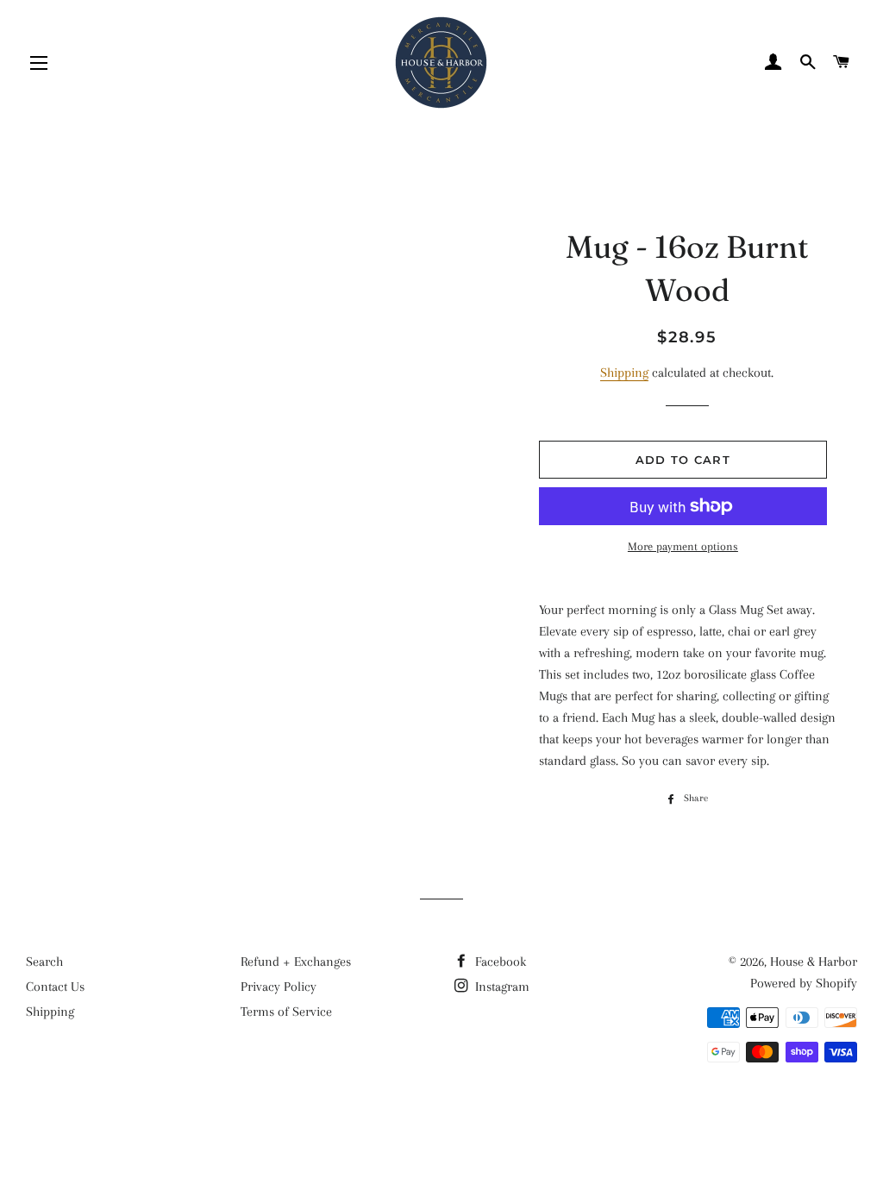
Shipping (624, 372)
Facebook (499, 961)
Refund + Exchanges (296, 961)
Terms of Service (286, 1011)
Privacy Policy (278, 986)
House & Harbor (813, 961)
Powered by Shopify (803, 983)
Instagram (500, 986)
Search (44, 961)
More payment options (683, 546)
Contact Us (55, 986)
